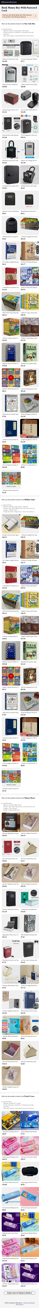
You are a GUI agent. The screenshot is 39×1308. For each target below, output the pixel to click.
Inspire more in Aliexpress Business (19, 1293)
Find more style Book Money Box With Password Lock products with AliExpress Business (17, 16)
